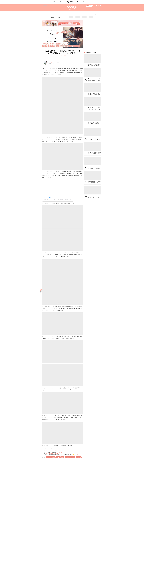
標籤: (43, 457)
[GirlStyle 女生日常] (72, 8)
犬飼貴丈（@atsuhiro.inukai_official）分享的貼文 (52, 199)
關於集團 (54, 1)
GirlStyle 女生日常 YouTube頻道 (52, 453)
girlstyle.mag (59, 452)
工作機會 (90, 1)
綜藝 (62, 457)
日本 (58, 457)
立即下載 (76, 454)
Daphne (52, 62)
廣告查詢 (83, 1)
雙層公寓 (79, 457)
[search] (94, 5)
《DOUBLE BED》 (69, 457)
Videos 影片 (58, 17)
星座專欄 (52, 17)
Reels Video (65, 17)
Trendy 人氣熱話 (62, 55)
